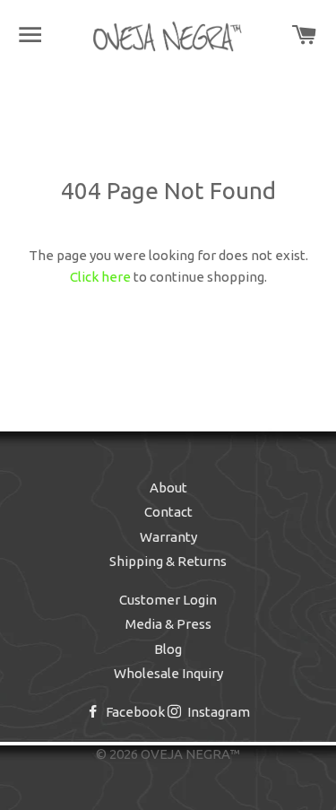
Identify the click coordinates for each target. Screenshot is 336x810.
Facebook (134, 711)
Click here (100, 276)
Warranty (168, 536)
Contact (168, 511)
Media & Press (168, 623)
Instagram (217, 711)
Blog (168, 649)
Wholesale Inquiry (168, 673)
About (168, 487)
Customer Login (168, 599)
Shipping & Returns (168, 561)
